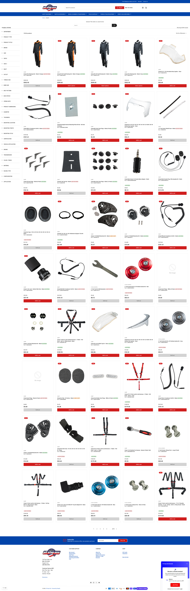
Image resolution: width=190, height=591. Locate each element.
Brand (5, 47)
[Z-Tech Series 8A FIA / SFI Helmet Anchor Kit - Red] (139, 269)
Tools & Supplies (93, 14)
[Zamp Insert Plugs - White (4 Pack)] (172, 269)
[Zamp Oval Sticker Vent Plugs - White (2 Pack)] (105, 376)
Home (43, 17)
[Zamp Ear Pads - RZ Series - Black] (71, 376)
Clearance (124, 553)
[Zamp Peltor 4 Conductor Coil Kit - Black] (172, 376)
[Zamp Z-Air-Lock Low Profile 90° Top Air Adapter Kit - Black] (71, 485)
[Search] (114, 25)
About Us (98, 552)
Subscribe (122, 540)
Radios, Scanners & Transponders (76, 14)
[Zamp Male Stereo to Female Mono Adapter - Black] (139, 161)
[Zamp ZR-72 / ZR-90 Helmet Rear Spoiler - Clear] (172, 54)
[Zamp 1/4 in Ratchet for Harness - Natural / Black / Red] (139, 431)
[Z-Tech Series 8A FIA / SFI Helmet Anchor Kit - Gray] (172, 322)
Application (7, 181)
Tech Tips (71, 555)
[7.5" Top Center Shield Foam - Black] (172, 107)
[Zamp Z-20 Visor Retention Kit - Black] (38, 322)
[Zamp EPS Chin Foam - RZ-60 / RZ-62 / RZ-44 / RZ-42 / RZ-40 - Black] (71, 431)
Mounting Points (8, 128)
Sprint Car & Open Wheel (124, 14)
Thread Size (6, 80)
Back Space (6, 96)
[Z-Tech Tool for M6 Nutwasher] (105, 269)
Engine (5, 149)
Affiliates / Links (99, 556)
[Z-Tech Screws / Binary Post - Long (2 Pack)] (172, 431)
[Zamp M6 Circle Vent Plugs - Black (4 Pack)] (105, 107)
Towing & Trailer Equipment (107, 14)
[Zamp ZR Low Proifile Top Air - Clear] (105, 322)
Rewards (140, 1)
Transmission (7, 155)
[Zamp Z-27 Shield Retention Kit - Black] (139, 214)
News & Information (100, 555)
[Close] (187, 564)
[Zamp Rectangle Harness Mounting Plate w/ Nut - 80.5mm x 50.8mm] (71, 107)
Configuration (7, 176)
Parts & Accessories (60, 14)
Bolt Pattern (7, 90)
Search (120, 7)
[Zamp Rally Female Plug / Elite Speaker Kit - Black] (172, 161)
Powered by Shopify (56, 588)
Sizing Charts (72, 553)
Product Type (7, 37)
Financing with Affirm (74, 557)
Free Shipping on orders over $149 (129, 1)
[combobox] (94, 7)
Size (4, 53)
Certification (7, 138)
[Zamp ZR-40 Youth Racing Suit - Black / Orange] (71, 54)
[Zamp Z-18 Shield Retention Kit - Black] (105, 214)
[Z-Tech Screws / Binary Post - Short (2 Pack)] (139, 485)
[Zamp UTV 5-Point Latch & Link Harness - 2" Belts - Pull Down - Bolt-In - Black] (105, 431)
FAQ (70, 559)
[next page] (116, 528)
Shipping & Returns (73, 556)
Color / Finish (7, 160)
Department (7, 31)
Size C (5, 63)
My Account (72, 552)
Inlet (5, 69)
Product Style (7, 42)
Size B (5, 58)
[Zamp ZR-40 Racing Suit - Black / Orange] (38, 54)
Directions (44, 577)
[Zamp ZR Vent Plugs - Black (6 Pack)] (38, 161)
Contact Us (145, 1)
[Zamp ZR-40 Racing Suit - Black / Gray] (139, 54)
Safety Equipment (46, 14)
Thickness (6, 117)
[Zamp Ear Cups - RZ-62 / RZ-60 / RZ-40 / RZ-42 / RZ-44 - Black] (38, 214)
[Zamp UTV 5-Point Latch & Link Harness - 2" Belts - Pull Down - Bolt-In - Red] (139, 376)
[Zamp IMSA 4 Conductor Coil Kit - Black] (38, 107)
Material (6, 165)
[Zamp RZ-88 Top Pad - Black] (71, 161)
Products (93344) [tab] (6, 27)
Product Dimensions (9, 106)
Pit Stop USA (48, 588)
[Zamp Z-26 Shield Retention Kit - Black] (38, 431)
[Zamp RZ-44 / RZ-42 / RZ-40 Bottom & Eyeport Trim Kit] (71, 214)
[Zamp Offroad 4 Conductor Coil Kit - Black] (172, 214)
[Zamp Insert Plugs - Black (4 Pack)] (38, 376)
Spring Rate (7, 101)
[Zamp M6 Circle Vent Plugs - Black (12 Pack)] (105, 161)
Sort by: (180, 33)
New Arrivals (125, 557)
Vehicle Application (9, 144)
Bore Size (6, 85)
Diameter (6, 112)
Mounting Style (8, 133)
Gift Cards (124, 552)
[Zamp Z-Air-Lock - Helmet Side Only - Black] (38, 269)
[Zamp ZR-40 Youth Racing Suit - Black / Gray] (105, 54)
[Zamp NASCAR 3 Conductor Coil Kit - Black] (71, 269)
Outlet (5, 74)
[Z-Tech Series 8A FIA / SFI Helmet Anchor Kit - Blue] (105, 485)
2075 (113, 529)
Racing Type (7, 171)
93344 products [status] (28, 33)
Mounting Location (9, 122)
